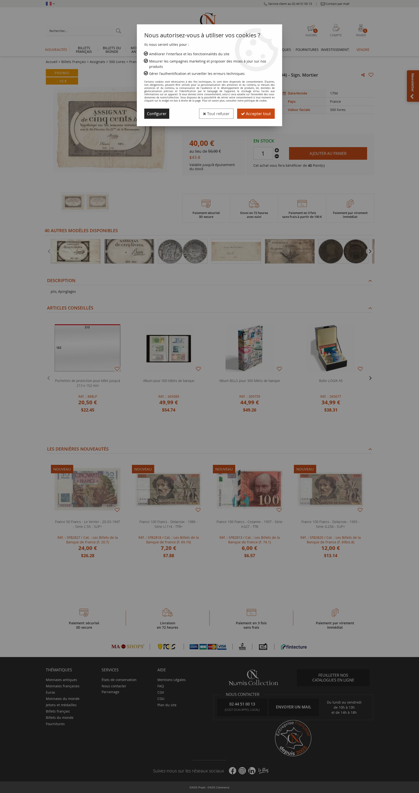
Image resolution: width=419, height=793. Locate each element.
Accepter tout (258, 113)
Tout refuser (218, 113)
